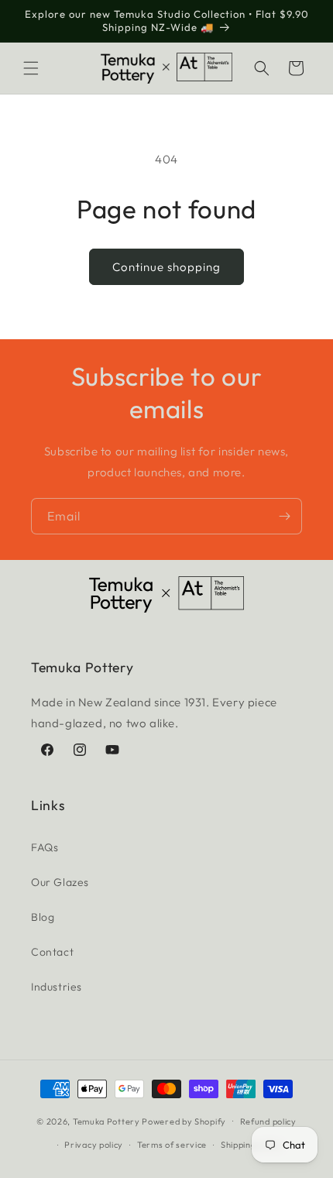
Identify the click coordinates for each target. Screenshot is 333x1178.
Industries (56, 987)
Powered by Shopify (184, 1120)
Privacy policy (93, 1144)
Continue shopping (166, 266)
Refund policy (268, 1121)
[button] (31, 68)
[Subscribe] (284, 516)
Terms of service (172, 1144)
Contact (52, 952)
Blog (42, 917)
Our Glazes (60, 882)
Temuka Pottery (106, 1120)
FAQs (44, 847)
